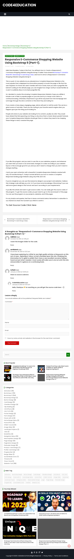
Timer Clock (8, 461)
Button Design (9, 400)
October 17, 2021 (9, 66)
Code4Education (20, 66)
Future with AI (8, 418)
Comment (9, 302)
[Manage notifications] (69, 545)
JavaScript (65, 477)
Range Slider (8, 454)
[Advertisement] (37, 31)
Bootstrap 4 (8, 393)
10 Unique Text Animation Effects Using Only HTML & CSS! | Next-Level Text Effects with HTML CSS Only (24, 376)
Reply (12, 245)
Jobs (5, 432)
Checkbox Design (10, 404)
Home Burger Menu (10, 420)
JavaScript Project (10, 480)
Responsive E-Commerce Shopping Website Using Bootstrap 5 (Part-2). (55, 220)
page (43, 480)
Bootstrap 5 (10, 56)
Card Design (8, 402)
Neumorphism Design (11, 438)
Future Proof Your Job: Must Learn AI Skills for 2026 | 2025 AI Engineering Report (57, 367)
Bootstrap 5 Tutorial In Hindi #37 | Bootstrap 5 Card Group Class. (18, 220)
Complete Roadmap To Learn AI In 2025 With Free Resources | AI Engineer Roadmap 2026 (24, 367)
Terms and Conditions (61, 556)
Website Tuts (19, 56)
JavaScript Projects (10, 429)
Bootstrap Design (10, 398)
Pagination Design (10, 443)
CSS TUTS (7, 411)
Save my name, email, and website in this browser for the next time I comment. (33, 338)
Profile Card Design (10, 450)
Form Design (8, 416)
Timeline (28, 482)
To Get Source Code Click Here (21, 205)
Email (6, 330)
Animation (7, 391)
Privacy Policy (47, 556)
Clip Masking (8, 407)
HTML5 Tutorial (9, 425)
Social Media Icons (10, 457)
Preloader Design (9, 445)
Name (7, 322)
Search (68, 355)
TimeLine (7, 459)
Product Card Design (11, 447)
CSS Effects (8, 409)
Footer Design (8, 413)
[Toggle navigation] (5, 14)
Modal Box (7, 434)
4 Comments (29, 66)
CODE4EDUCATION (19, 5)
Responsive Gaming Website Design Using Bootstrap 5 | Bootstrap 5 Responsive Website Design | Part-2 (57, 377)
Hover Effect (8, 423)
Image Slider (8, 427)
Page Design (8, 441)
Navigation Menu (9, 436)
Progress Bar (8, 452)
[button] (37, 140)
